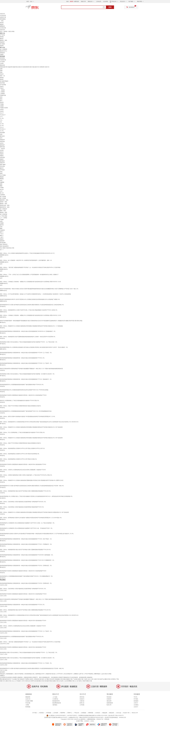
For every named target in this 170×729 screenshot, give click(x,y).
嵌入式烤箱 (3, 196)
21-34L (2, 123)
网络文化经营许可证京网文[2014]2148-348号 (91, 717)
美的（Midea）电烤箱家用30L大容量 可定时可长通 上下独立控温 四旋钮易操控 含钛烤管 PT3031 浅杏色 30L (28, 310)
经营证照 (106, 719)
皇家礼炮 (27, 681)
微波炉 (2, 38)
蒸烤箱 (2, 77)
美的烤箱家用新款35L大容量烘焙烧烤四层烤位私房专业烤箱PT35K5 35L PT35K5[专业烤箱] (24, 390)
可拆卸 (2, 63)
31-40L (2, 125)
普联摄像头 (3, 19)
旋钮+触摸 (2, 164)
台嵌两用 (2, 194)
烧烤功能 (2, 146)
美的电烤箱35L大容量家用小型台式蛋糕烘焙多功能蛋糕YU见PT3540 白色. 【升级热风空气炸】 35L (26, 528)
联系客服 (27, 707)
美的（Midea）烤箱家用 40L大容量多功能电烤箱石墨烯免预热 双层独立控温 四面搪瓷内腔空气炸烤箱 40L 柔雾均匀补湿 (31, 480)
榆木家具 (42, 679)
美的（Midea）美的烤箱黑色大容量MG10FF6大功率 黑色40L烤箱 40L (18, 459)
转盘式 (2, 86)
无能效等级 (3, 95)
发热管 (2, 102)
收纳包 (2, 22)
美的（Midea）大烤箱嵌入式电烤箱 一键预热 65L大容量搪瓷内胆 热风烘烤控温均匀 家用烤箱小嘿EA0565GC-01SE (30, 281)
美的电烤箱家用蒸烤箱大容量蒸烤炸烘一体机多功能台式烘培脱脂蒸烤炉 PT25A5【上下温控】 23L (26, 363)
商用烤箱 (2, 58)
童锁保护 (2, 145)
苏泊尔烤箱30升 (68, 673)
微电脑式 (2, 161)
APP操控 (2, 170)
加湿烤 (2, 150)
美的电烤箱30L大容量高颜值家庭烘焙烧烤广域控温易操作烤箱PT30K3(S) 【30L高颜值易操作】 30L (26, 576)
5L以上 (2, 127)
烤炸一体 (2, 75)
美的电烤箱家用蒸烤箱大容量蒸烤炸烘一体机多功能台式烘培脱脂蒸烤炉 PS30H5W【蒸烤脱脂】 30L (26, 555)
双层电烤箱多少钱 (29, 673)
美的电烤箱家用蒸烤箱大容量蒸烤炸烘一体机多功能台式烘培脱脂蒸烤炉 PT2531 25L (22, 358)
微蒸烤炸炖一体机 (4, 207)
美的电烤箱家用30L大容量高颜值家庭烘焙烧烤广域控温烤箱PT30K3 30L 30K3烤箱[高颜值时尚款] (25, 411)
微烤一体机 (3, 210)
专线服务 (18, 681)
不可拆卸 (2, 61)
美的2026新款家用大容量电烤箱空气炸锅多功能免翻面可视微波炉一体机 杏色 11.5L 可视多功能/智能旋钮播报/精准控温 (31, 368)
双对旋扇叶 (3, 242)
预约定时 (2, 136)
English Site (126, 712)
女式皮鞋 (61, 681)
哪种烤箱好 (97, 673)
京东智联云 (113, 679)
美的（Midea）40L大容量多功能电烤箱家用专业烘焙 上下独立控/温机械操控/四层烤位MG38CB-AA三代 (27, 253)
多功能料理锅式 (4, 81)
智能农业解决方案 (54, 681)
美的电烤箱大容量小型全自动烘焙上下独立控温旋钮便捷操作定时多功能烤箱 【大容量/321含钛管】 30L (27, 374)
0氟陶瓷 (2, 182)
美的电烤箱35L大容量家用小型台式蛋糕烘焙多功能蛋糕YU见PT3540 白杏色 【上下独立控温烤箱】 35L (27, 523)
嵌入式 (2, 193)
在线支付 (82, 699)
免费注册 (76, 1)
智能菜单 (2, 139)
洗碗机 (2, 54)
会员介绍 (27, 699)
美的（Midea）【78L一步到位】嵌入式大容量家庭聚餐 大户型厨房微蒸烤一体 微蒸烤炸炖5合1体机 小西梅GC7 (29, 274)
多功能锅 (2, 44)
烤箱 (1, 72)
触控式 (2, 168)
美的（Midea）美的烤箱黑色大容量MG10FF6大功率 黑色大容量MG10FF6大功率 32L (22, 448)
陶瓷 (1, 186)
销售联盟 (90, 712)
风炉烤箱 (2, 83)
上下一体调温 (3, 217)
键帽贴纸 (2, 26)
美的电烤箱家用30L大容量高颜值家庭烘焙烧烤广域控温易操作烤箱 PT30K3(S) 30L (22, 384)
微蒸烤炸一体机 (4, 200)
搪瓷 (1, 184)
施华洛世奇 (8, 679)
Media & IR (135, 712)
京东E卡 (136, 703)
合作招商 (55, 712)
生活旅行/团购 (29, 701)
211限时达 (55, 699)
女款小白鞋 (90, 679)
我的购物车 (132, 7)
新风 (1, 99)
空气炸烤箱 (3, 84)
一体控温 (2, 148)
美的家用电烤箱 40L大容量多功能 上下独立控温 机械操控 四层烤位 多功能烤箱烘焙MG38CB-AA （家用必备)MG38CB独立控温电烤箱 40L (36, 496)
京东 (38, 8)
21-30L (2, 118)
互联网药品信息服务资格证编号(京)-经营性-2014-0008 (92, 715)
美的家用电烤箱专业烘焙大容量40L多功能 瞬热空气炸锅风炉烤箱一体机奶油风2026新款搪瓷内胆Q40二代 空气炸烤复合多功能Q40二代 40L (37, 533)
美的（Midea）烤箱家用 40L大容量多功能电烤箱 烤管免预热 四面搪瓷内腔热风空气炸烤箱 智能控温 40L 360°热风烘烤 (31, 427)
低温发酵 (2, 132)
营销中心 (69, 712)
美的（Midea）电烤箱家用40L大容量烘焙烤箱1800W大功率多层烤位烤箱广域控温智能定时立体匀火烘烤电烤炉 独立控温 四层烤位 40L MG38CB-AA (39, 422)
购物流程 (27, 697)
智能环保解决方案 (87, 681)
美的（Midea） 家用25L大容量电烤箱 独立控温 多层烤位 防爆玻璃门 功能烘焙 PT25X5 (23, 469)
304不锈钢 (3, 175)
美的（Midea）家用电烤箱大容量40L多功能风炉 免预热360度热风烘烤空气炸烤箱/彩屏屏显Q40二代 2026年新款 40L (31, 517)
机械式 (2, 154)
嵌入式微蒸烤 (3, 49)
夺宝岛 (135, 697)
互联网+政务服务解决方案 (37, 681)
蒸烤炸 (2, 79)
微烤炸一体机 (3, 203)
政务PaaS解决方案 (105, 679)
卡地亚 (85, 679)
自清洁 (2, 143)
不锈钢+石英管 (4, 107)
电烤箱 (5, 31)
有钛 (1, 180)
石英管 (2, 109)
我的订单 (83, 1)
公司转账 (82, 705)
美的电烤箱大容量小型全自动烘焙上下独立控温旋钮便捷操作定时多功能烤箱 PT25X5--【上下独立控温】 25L (28, 342)
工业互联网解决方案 (69, 681)
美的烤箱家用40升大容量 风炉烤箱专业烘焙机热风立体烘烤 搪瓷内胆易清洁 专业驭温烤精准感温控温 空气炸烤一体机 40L (32, 485)
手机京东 (114, 1)
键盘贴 (2, 24)
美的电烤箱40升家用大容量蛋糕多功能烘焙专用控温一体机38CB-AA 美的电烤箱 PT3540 (23, 395)
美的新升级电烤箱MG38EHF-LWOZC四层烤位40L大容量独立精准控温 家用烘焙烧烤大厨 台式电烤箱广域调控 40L (30, 299)
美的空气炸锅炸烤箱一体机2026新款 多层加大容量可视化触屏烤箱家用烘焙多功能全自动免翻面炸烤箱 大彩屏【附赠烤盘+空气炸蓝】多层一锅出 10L (39, 288)
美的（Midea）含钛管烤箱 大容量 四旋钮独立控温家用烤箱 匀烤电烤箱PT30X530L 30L (23, 501)
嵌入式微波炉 (3, 209)
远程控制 (2, 157)
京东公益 (118, 712)
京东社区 (97, 712)
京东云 (92, 721)
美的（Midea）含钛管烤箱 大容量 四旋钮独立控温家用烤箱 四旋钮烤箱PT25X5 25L (22, 507)
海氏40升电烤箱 (19, 673)
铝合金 (2, 189)
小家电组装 (36, 679)
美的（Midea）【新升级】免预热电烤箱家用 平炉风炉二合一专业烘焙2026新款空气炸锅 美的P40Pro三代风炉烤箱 (30, 267)
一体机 (2, 20)
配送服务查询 (56, 701)
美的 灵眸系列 (3, 244)
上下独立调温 (3, 216)
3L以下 (2, 113)
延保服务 (136, 701)
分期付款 (82, 701)
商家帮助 (62, 712)
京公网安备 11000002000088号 (57, 715)
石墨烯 (2, 106)
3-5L (1, 120)
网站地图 (2, 679)
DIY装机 (136, 699)
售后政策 (109, 697)
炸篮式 (2, 74)
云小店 (76, 681)
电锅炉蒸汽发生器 (50, 673)
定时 (1, 138)
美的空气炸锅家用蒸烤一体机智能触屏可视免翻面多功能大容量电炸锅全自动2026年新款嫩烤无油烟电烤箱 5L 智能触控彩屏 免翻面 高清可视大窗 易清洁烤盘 (41, 320)
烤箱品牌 (2, 673)
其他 (1, 171)
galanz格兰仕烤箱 (106, 673)
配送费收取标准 (57, 703)
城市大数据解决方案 (57, 679)
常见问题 (27, 703)
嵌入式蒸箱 (3, 198)
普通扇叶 (2, 241)
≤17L (1, 116)
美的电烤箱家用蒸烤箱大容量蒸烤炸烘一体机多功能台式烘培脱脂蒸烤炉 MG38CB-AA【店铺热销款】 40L (28, 331)
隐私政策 (111, 712)
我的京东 (90, 1)
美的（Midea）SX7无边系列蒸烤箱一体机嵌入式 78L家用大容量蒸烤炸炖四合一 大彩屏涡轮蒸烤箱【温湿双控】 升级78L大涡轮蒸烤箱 (35, 294)
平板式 (2, 88)
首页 (1, 31)
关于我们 (34, 712)
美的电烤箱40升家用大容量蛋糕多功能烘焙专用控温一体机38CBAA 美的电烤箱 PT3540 (23, 464)
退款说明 (109, 701)
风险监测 (104, 712)
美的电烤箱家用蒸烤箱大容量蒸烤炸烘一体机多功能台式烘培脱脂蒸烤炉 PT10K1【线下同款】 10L (26, 539)
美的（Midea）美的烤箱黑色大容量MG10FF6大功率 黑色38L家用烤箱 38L (19, 453)
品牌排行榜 (3, 17)
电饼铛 (2, 45)
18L (1, 122)
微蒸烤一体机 (3, 40)
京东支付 (86, 721)
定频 (1, 68)
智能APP (2, 162)
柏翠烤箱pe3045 (40, 673)
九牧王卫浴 (97, 679)
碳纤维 (2, 225)
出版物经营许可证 (73, 717)
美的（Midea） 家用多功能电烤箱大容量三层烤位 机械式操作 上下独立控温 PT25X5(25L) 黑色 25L (26, 475)
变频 (1, 70)
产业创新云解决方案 (78, 679)
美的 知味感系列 (4, 246)
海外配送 (55, 705)
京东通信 (136, 705)
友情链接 (83, 712)
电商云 (80, 681)
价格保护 (109, 699)
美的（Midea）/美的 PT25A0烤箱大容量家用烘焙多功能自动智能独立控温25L (20, 406)
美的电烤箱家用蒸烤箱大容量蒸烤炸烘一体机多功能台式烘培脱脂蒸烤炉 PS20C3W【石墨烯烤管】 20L (27, 560)
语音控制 (2, 166)
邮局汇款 (82, 703)
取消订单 (109, 705)
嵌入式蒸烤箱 (3, 214)
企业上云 (13, 681)
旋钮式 (2, 152)
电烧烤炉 (2, 42)
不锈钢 (2, 104)
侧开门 (2, 232)
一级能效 (2, 90)
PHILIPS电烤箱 (89, 673)
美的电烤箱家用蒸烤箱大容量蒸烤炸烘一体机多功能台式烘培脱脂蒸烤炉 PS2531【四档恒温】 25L (26, 565)
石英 (1, 226)
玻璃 (1, 173)
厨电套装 (2, 52)
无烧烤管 (2, 230)
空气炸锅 (2, 35)
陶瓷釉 (2, 178)
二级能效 (2, 91)
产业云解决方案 (15, 679)
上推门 (2, 237)
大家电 (27, 705)
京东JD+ (136, 707)
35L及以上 (3, 129)
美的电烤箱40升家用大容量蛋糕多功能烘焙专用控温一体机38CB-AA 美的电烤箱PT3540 (23, 571)
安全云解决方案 (7, 681)
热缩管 (31, 679)
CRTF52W (59, 673)
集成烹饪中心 (3, 51)
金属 (1, 221)
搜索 (110, 7)
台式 (1, 191)
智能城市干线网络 (24, 679)
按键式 (2, 159)
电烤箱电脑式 (9, 673)
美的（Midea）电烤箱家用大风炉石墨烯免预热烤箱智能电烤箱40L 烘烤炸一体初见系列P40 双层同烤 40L (27, 336)
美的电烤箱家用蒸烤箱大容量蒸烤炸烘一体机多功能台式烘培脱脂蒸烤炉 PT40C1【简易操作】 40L (26, 544)
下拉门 (2, 233)
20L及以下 (3, 115)
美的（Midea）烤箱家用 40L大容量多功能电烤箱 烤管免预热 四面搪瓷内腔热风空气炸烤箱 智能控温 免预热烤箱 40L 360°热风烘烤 (34, 512)
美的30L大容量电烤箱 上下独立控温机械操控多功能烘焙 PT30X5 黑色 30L (19, 400)
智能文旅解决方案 (67, 679)
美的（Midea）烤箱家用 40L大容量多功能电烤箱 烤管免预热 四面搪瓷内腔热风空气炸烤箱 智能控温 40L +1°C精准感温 (31, 326)
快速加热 (2, 141)
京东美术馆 (3, 28)
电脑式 (2, 155)
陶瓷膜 (2, 177)
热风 (1, 97)
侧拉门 (2, 235)
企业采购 (105, 1)
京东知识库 (3, 15)
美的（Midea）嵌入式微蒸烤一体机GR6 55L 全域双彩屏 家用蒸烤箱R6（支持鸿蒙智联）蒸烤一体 (26, 260)
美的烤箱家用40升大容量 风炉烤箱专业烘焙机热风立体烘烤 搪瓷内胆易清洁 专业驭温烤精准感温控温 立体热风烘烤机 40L (32, 304)
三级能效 (2, 93)
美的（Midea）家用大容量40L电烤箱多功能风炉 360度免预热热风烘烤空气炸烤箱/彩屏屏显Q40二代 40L (27, 416)
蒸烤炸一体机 (3, 201)
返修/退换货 (110, 703)
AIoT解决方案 (48, 679)
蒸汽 (1, 100)
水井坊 (23, 681)
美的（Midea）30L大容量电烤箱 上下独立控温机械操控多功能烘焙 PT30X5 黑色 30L (22, 432)
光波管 (2, 111)
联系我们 (41, 712)
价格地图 (46, 681)
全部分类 (2, 13)
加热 (1, 134)
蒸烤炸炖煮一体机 (4, 205)
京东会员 (98, 1)
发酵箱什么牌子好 (78, 673)
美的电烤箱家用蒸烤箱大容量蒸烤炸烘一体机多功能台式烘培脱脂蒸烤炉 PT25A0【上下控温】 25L (26, 352)
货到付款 (82, 697)
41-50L (2, 131)
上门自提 (55, 697)
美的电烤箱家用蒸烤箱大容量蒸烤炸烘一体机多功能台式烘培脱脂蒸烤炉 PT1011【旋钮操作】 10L (26, 379)
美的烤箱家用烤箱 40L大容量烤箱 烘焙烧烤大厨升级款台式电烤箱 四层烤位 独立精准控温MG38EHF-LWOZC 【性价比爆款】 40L (34, 347)
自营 (1, 256)
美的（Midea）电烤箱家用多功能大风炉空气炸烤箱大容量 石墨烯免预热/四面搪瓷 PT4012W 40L (25, 491)
